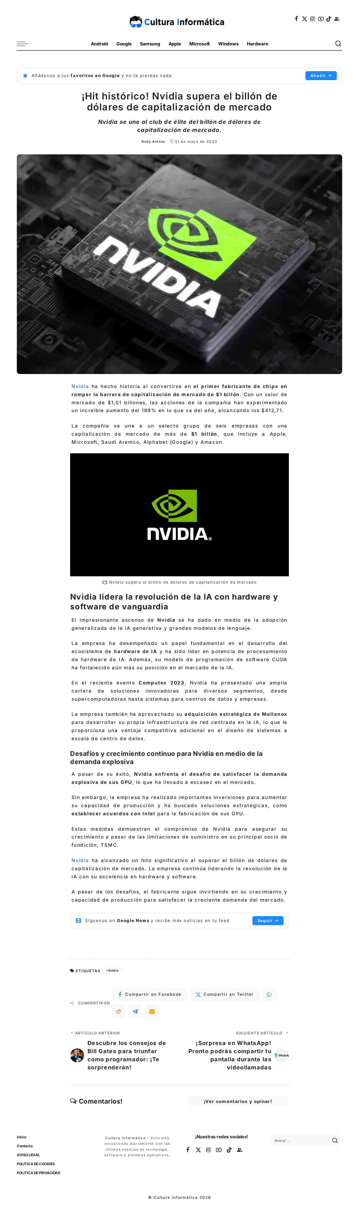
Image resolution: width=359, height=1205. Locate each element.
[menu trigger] (25, 44)
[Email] (152, 1011)
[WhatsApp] (269, 995)
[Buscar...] (338, 44)
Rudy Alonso (153, 141)
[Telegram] (135, 1011)
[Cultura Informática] (179, 19)
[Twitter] (305, 19)
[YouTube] (321, 19)
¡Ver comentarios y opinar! (238, 1101)
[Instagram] (313, 19)
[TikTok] (329, 19)
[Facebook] (297, 19)
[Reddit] (119, 1011)
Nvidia (80, 386)
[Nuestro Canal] (337, 19)
